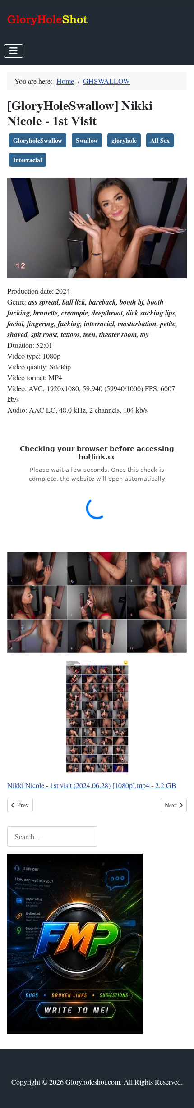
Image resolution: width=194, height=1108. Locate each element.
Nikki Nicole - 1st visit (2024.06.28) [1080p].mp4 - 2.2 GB (91, 785)
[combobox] (52, 836)
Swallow (87, 140)
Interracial (27, 159)
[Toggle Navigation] (13, 51)
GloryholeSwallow (37, 140)
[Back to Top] (178, 1091)
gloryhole (124, 140)
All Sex (160, 140)
